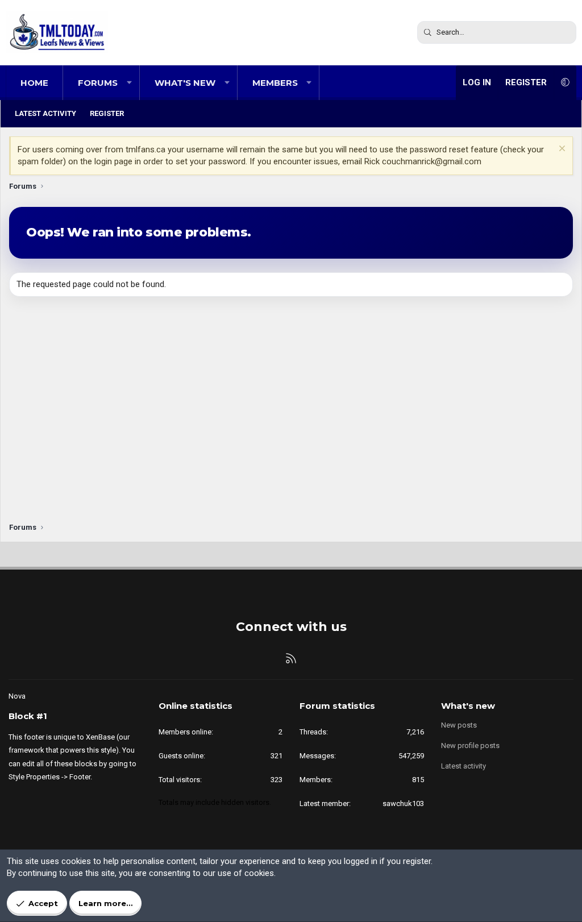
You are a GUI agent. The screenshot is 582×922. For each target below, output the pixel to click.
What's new (185, 82)
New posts (459, 725)
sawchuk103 (403, 803)
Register (107, 113)
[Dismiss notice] (561, 150)
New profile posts (470, 745)
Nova (17, 696)
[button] (129, 82)
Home (34, 82)
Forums (98, 82)
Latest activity (45, 113)
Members (275, 82)
